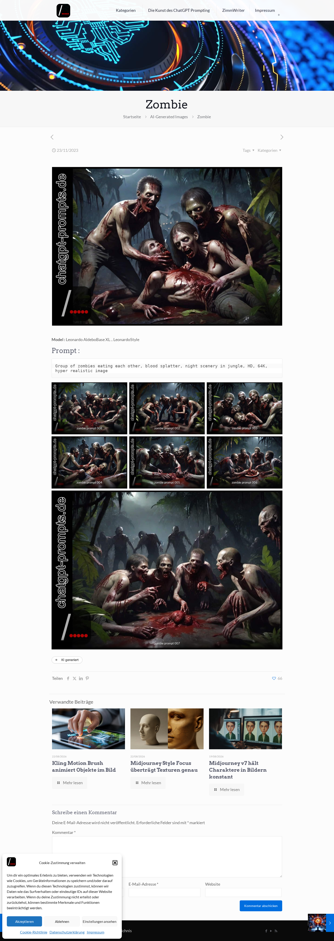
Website (212, 884)
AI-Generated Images (169, 116)
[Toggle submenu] (279, 14)
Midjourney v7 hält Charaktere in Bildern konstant (238, 770)
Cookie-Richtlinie (33, 932)
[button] (115, 862)
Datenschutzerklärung (67, 932)
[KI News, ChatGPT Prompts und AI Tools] (63, 10)
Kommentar (64, 832)
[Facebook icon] (266, 931)
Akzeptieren (24, 921)
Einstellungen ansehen (99, 921)
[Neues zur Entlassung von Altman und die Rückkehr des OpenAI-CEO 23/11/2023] (321, 923)
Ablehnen (62, 921)
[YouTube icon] (271, 931)
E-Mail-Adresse (143, 884)
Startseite (132, 116)
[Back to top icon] (312, 931)
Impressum (95, 932)
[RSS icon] (276, 931)
